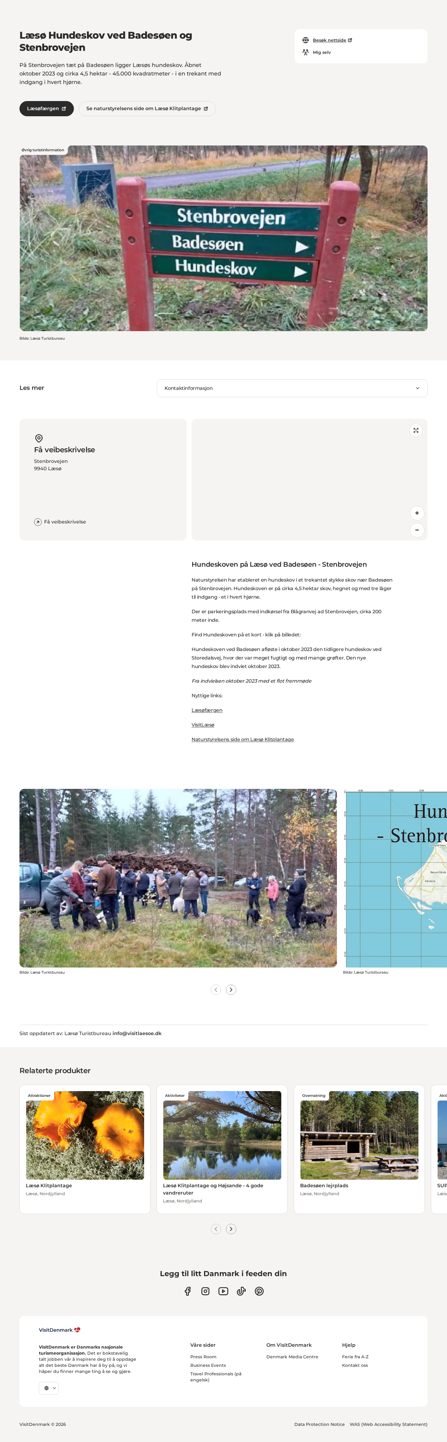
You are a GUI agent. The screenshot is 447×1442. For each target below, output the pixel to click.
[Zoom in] (417, 513)
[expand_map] (416, 430)
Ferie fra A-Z (355, 1357)
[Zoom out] (417, 530)
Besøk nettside (329, 40)
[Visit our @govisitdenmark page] (241, 1291)
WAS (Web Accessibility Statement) (389, 1424)
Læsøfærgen (43, 108)
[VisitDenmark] (60, 1330)
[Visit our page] (205, 1291)
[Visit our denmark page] (187, 1291)
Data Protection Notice (319, 1424)
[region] (310, 480)
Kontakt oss (355, 1365)
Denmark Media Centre (292, 1357)
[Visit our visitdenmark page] (223, 1291)
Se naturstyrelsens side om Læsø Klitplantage (143, 108)
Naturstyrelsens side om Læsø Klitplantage (243, 739)
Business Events (208, 1365)
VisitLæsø (203, 725)
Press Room (203, 1357)
